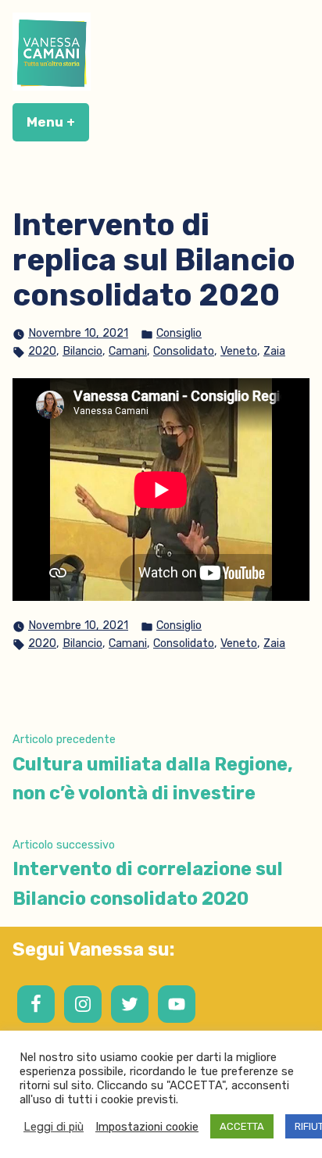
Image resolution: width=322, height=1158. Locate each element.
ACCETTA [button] (242, 1126)
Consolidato (183, 351)
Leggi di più (53, 1127)
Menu (58, 122)
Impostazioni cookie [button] (147, 1127)
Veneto (238, 351)
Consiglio (179, 333)
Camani (128, 351)
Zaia (274, 351)
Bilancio (82, 351)
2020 (42, 351)
